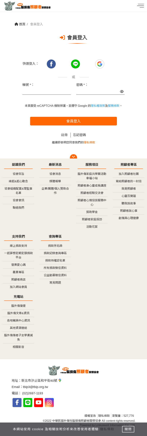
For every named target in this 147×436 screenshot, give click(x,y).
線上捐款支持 (18, 245)
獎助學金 (92, 212)
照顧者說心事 (128, 210)
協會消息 (55, 173)
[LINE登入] (76, 63)
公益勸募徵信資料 (55, 275)
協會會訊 (18, 200)
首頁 (21, 24)
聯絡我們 (18, 207)
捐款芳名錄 (55, 245)
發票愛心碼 (18, 264)
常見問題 (55, 282)
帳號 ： (28, 85)
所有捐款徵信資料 (55, 267)
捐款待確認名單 (55, 260)
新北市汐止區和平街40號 (39, 380)
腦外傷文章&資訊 (18, 313)
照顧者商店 (18, 279)
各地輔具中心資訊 (18, 320)
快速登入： (31, 63)
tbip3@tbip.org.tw (35, 387)
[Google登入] (99, 63)
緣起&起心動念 (18, 181)
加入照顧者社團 (129, 173)
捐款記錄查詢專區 (55, 253)
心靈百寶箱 (129, 196)
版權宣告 (90, 415)
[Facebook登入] (52, 63)
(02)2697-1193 (32, 393)
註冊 (64, 135)
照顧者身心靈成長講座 (92, 185)
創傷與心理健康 (129, 218)
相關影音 (18, 346)
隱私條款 (89, 142)
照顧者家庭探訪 (92, 219)
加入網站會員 (18, 286)
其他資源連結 (18, 327)
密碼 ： (82, 85)
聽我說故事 (129, 203)
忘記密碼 (79, 135)
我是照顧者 (129, 188)
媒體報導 (55, 181)
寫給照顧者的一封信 (129, 181)
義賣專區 (18, 272)
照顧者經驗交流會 (91, 192)
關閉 (128, 429)
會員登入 (73, 121)
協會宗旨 (18, 173)
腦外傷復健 (18, 305)
